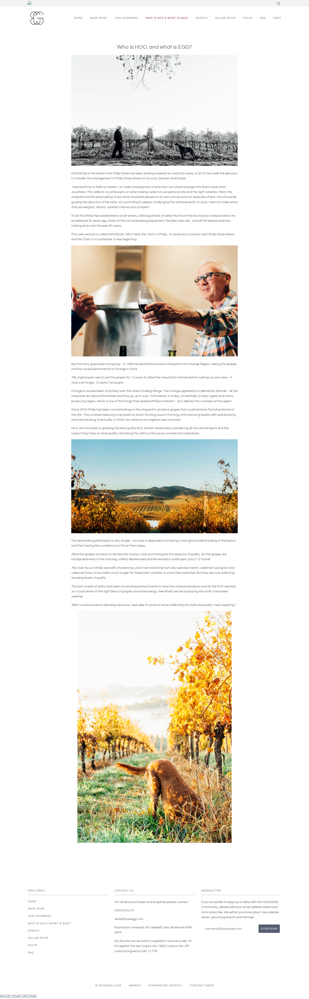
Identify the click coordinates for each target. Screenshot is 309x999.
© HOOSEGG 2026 (108, 985)
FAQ (263, 18)
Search (135, 985)
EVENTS (201, 18)
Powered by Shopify (165, 985)
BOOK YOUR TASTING (18, 996)
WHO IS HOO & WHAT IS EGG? (166, 18)
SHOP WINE (98, 18)
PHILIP (247, 18)
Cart (277, 18)
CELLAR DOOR (225, 18)
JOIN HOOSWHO (126, 18)
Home (78, 18)
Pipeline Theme (202, 985)
